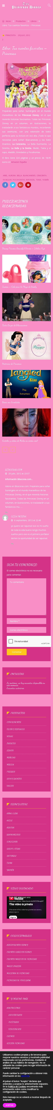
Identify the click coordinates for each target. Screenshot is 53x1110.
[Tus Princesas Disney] (26, 5)
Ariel (5, 175)
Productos (21, 21)
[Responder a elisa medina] (12, 544)
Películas (14, 1022)
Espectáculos (15, 1015)
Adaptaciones (13, 1008)
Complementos (14, 722)
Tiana (38, 180)
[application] (26, 907)
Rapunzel (30, 180)
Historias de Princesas (11, 363)
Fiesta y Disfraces (16, 729)
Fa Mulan (7, 180)
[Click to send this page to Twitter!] (13, 185)
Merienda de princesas (18, 973)
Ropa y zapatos (14, 779)
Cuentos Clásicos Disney (19, 952)
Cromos (10, 1036)
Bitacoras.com (13, 469)
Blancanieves (29, 175)
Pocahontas (19, 180)
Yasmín (45, 180)
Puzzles (11, 772)
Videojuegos (15, 1029)
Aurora (12, 175)
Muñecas (11, 757)
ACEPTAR (9, 1105)
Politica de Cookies (17, 1086)
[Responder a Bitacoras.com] (6, 512)
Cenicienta (42, 175)
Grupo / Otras (13, 849)
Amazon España (19, 162)
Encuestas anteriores (15, 688)
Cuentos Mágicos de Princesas (22, 959)
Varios (10, 786)
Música (10, 764)
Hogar (10, 736)
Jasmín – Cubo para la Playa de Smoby (19, 286)
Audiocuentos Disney (17, 945)
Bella (19, 175)
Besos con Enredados (11, 402)
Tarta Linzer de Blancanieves (14, 325)
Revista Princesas (16, 1043)
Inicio (8, 21)
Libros (34, 21)
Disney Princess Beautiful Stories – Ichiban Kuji (23, 248)
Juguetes (11, 743)
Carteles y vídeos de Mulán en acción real (20, 440)
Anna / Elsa (12, 813)
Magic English (14, 966)
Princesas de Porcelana (19, 980)
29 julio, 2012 (24, 35)
